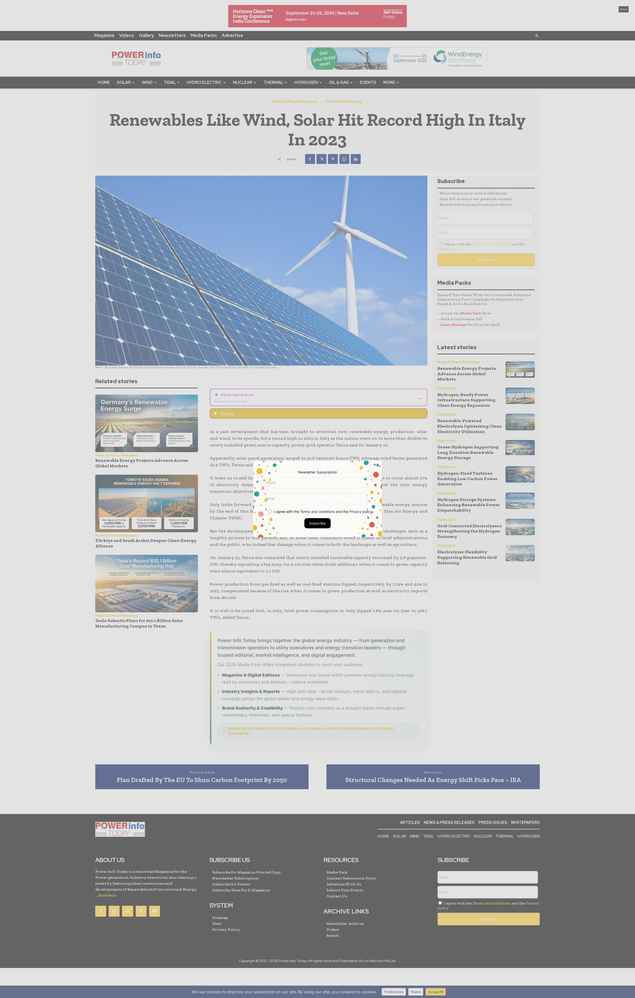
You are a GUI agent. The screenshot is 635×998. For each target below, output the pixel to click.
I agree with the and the (322, 511)
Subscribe (317, 523)
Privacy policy (360, 511)
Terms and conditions (317, 511)
